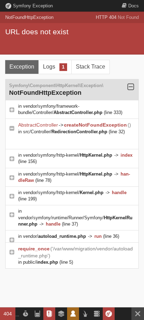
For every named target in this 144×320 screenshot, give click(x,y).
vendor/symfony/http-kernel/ (67, 155)
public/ (40, 262)
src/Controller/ (65, 131)
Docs (133, 5)
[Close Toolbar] (137, 313)
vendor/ (54, 236)
